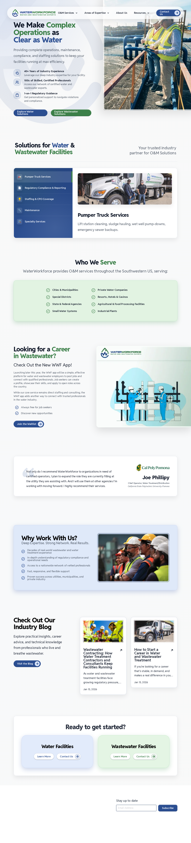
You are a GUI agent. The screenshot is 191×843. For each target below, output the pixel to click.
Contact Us (164, 13)
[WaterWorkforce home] (38, 800)
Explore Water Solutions (25, 113)
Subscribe (168, 808)
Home (17, 809)
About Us (121, 13)
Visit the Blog (25, 663)
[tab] (43, 176)
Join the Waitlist (26, 424)
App (46, 809)
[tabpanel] (125, 203)
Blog (38, 809)
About (28, 809)
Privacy (57, 809)
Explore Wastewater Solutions (66, 113)
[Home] (34, 13)
